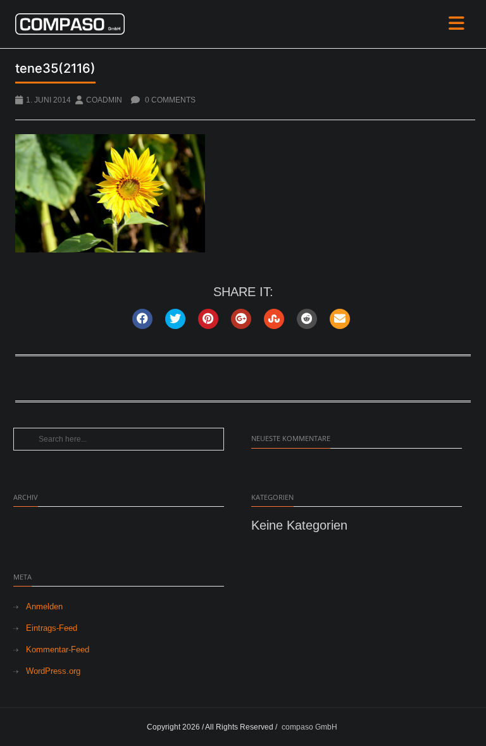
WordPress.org (53, 671)
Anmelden (44, 606)
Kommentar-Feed (57, 649)
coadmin (104, 100)
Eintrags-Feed (51, 628)
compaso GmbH (309, 727)
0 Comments (169, 100)
